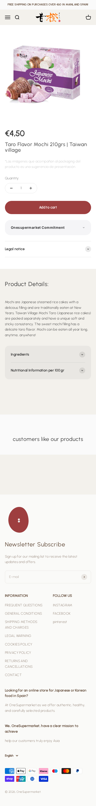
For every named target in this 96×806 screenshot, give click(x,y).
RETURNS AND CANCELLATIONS (18, 663)
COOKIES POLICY (18, 644)
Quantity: (12, 178)
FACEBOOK (61, 613)
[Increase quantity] (31, 188)
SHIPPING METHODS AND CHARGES (21, 624)
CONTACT (13, 675)
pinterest (60, 622)
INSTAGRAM (62, 605)
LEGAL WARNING (18, 636)
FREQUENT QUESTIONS (24, 605)
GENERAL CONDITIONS (23, 613)
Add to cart (48, 207)
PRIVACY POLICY (18, 653)
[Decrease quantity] (11, 188)
